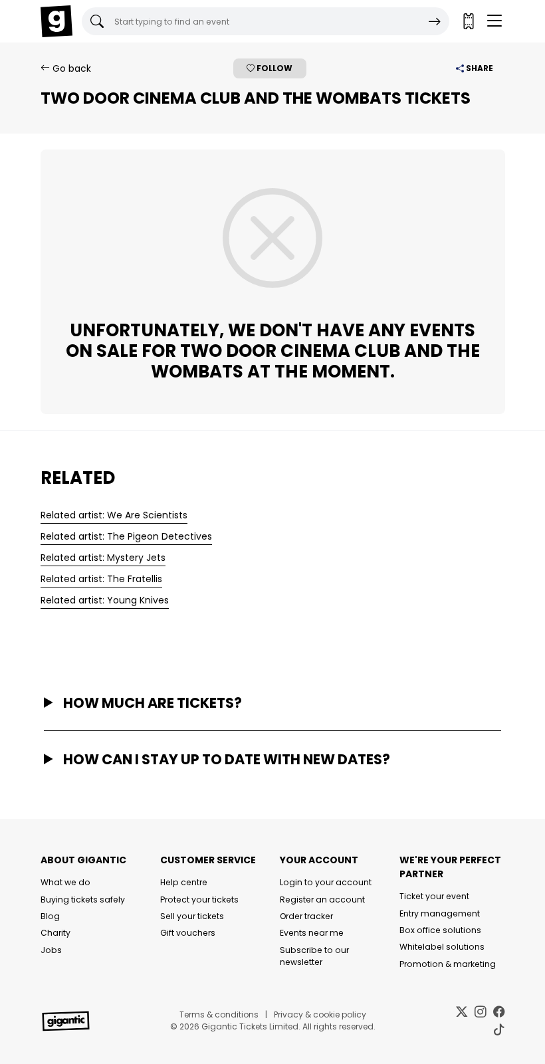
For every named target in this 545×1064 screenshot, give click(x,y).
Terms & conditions (219, 1014)
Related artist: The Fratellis (101, 578)
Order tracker (306, 916)
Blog (50, 916)
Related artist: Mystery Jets (103, 557)
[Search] (434, 21)
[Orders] (468, 21)
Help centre (183, 882)
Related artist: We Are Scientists (114, 515)
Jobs (51, 950)
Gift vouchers (187, 932)
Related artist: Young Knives (105, 600)
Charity (55, 932)
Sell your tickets (192, 916)
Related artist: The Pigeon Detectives (126, 536)
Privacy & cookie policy (320, 1014)
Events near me (312, 932)
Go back (70, 68)
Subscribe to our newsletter (314, 956)
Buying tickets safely (83, 899)
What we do (65, 882)
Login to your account (326, 882)
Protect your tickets (199, 899)
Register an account (322, 899)
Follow (273, 68)
